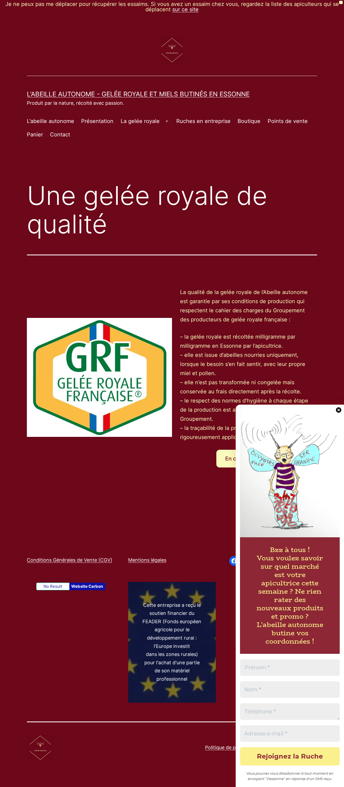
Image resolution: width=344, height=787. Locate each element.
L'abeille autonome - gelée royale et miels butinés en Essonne (138, 94)
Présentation (97, 121)
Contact (60, 134)
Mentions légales (147, 560)
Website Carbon (87, 586)
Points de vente (288, 121)
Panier (35, 134)
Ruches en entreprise (203, 121)
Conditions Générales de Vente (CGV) (69, 560)
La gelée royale (140, 121)
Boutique (249, 121)
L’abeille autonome (50, 121)
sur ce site (185, 9)
